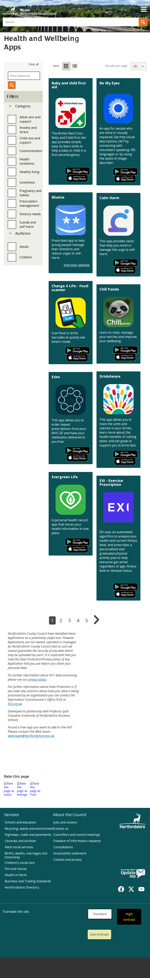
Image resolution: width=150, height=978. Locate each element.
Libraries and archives (20, 841)
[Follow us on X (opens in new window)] (131, 889)
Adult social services (19, 847)
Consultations (63, 847)
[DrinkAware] (118, 399)
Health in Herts (16, 875)
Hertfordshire (29, 9)
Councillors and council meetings (76, 834)
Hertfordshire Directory (22, 887)
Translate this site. (15, 911)
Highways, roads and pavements (28, 834)
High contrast (129, 917)
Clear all (33, 64)
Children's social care (20, 862)
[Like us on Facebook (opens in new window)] (121, 889)
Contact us (60, 828)
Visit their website (77, 265)
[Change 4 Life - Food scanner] (71, 313)
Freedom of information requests (77, 841)
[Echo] (71, 400)
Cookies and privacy (67, 859)
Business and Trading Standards (28, 881)
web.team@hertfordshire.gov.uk (31, 736)
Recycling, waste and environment (29, 828)
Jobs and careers (65, 822)
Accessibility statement (69, 853)
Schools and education (20, 822)
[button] (143, 22)
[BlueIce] (71, 220)
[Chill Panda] (118, 312)
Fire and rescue (16, 869)
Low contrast (99, 934)
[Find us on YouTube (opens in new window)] (141, 889)
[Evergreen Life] (71, 500)
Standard (99, 914)
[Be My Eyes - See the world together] (118, 108)
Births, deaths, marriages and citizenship (25, 855)
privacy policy (37, 679)
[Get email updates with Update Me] (133, 873)
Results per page (116, 66)
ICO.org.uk (15, 704)
